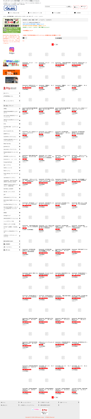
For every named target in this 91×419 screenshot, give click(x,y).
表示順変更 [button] (59, 38)
